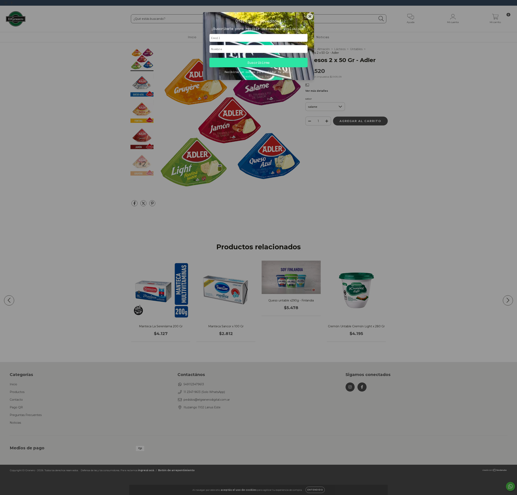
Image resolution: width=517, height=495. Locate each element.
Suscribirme (258, 62)
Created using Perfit (258, 76)
